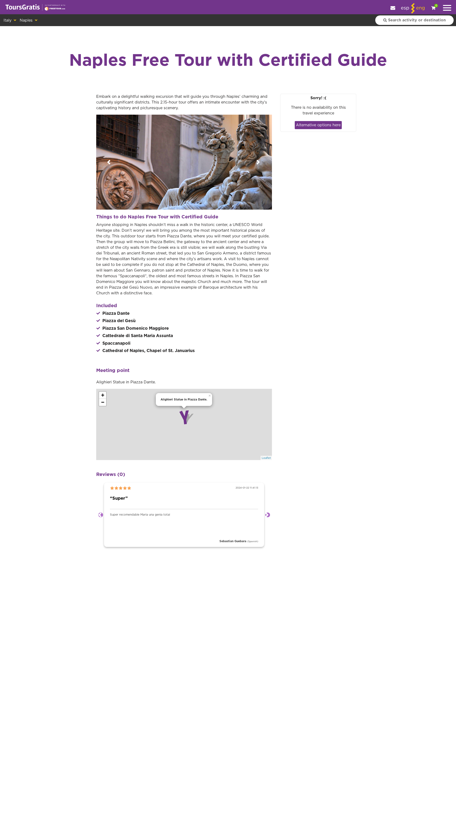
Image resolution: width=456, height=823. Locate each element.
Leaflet (266, 458)
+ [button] (102, 395)
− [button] (102, 402)
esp (405, 8)
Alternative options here (318, 125)
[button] (109, 162)
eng (420, 8)
